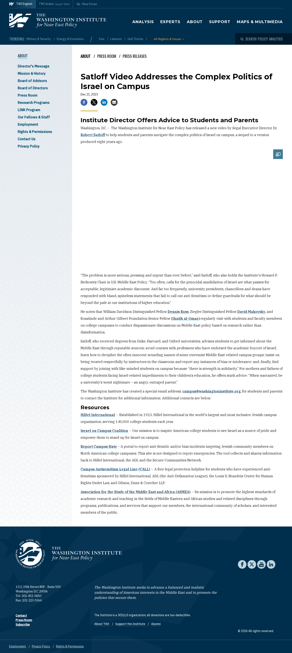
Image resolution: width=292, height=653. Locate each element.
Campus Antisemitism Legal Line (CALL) (115, 469)
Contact (21, 615)
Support (219, 21)
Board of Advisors (32, 81)
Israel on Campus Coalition (104, 430)
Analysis (143, 21)
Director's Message (33, 66)
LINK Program (29, 110)
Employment (28, 124)
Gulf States (136, 39)
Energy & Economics (70, 39)
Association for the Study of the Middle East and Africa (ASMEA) (135, 492)
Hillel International (98, 415)
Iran (102, 39)
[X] (94, 102)
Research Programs (34, 102)
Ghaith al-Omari (185, 318)
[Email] (114, 102)
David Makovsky (251, 311)
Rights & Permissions (35, 131)
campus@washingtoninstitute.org (211, 391)
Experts (170, 21)
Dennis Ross (178, 311)
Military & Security (39, 39)
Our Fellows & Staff (34, 117)
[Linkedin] (104, 102)
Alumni (156, 624)
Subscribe (23, 624)
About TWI (102, 624)
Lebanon (116, 39)
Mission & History (32, 73)
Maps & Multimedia (260, 21)
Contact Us (26, 139)
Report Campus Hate (99, 446)
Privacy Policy (29, 146)
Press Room (27, 95)
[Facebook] (84, 102)
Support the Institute (130, 624)
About (195, 21)
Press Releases (135, 56)
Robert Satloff (93, 135)
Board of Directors (33, 88)
